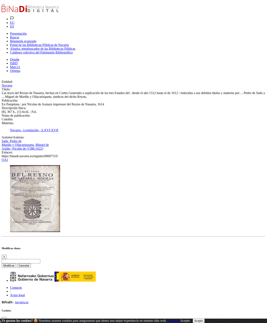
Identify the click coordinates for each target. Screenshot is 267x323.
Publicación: (10, 100)
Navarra (7, 85)
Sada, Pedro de (11, 141)
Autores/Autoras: (13, 137)
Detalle (14, 59)
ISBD (14, 63)
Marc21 (15, 67)
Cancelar (24, 265)
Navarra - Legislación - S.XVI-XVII (34, 130)
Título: (6, 89)
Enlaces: (7, 152)
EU (12, 22)
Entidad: (7, 81)
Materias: (8, 123)
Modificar (8, 265)
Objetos (15, 71)
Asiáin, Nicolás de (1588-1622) (22, 148)
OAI (5, 160)
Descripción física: (14, 108)
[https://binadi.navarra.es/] (30, 11)
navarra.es (21, 302)
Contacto (16, 287)
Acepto (185, 320)
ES (12, 26)
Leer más (174, 320)
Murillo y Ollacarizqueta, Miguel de (25, 145)
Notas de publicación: (16, 115)
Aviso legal (17, 295)
